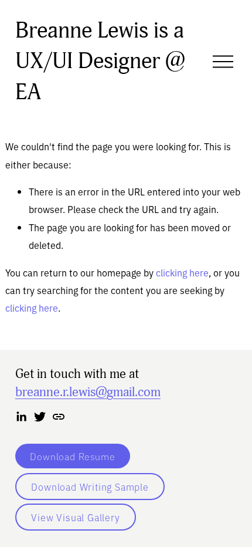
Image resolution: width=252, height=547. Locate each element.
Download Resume (72, 456)
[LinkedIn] (21, 417)
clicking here (182, 272)
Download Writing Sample (89, 486)
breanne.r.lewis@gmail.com (88, 392)
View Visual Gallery (75, 517)
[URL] (58, 417)
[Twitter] (40, 417)
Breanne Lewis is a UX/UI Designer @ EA (100, 61)
